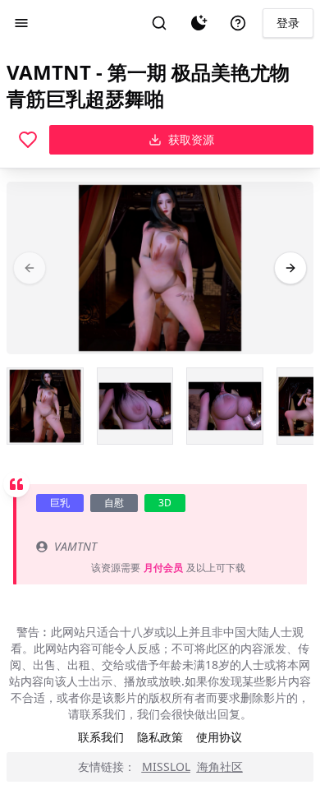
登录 (288, 22)
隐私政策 (160, 737)
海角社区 (220, 766)
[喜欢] (28, 140)
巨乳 (60, 503)
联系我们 (101, 737)
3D (164, 503)
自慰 (114, 503)
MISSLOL (166, 766)
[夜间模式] (198, 23)
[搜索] (159, 23)
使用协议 (219, 737)
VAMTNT (75, 546)
